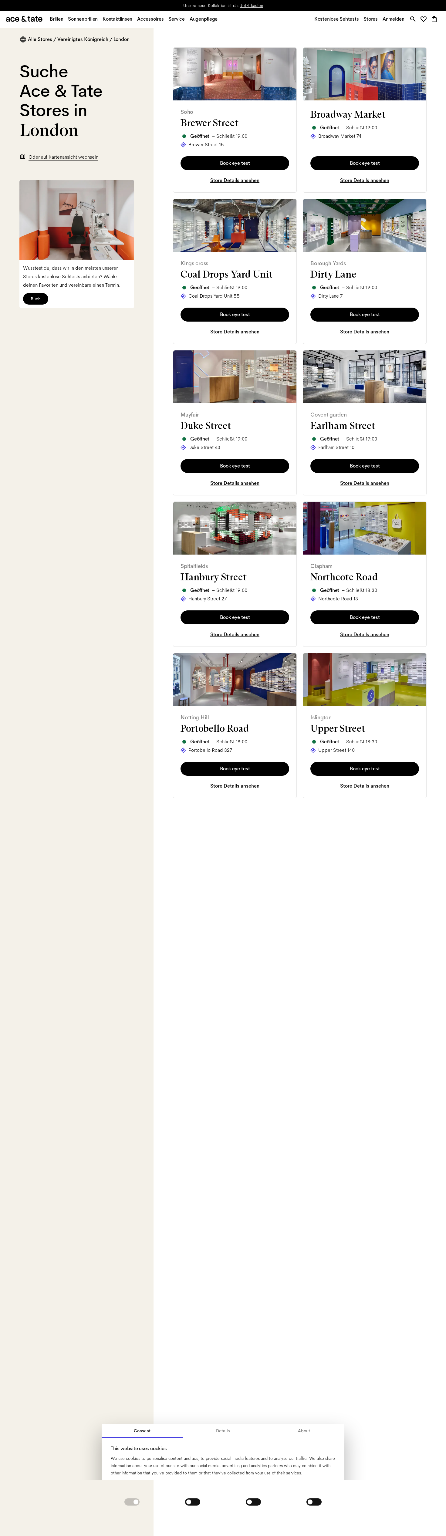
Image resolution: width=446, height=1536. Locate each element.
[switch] (192, 1502)
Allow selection (223, 1521)
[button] (425, 19)
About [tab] (304, 1430)
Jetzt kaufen (251, 5)
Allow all (300, 1521)
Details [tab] (223, 1430)
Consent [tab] (142, 1430)
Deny (146, 1521)
